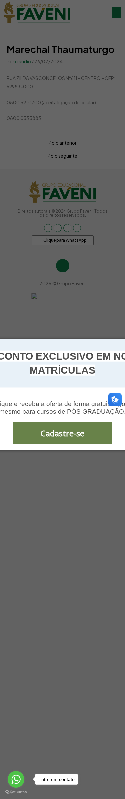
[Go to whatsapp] (16, 779)
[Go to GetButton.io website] (16, 792)
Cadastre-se (62, 433)
